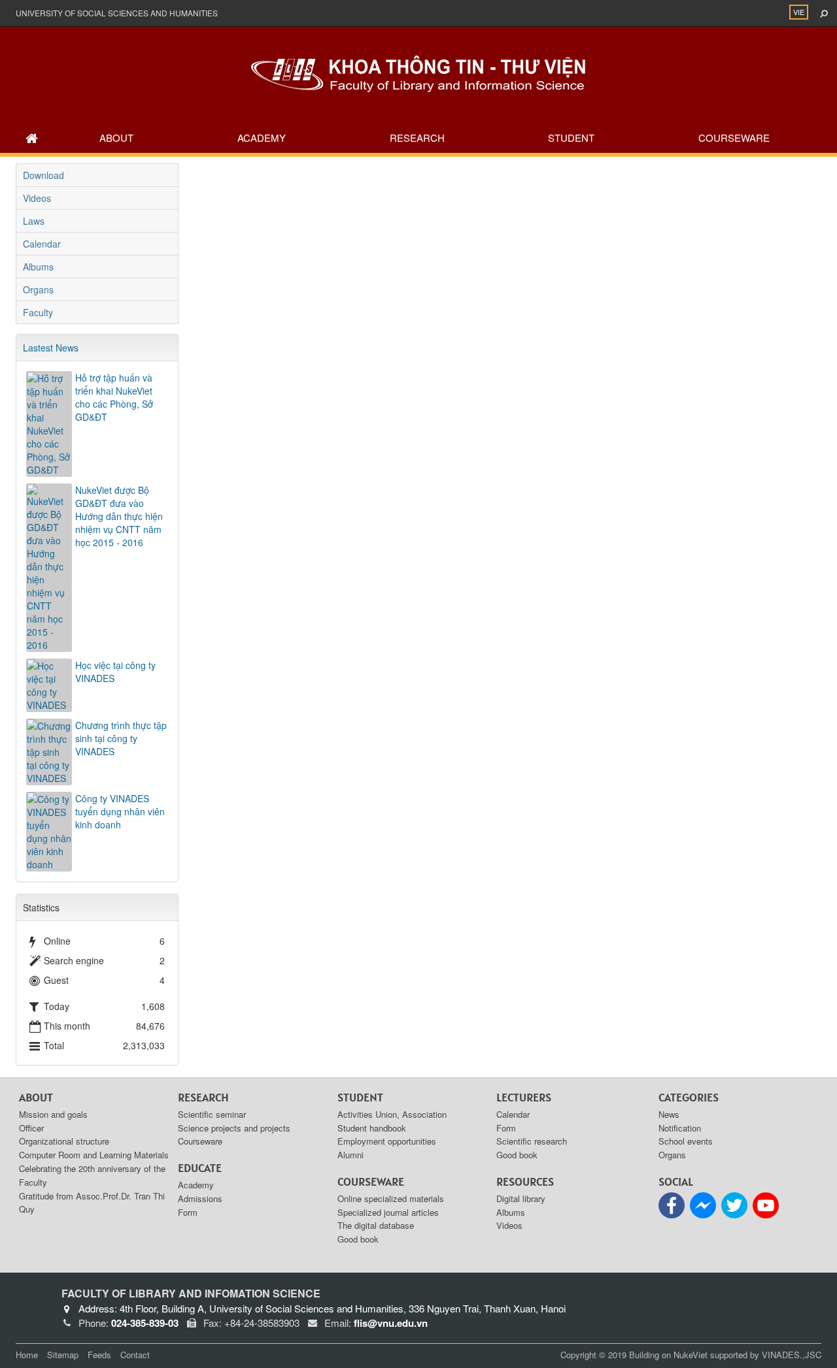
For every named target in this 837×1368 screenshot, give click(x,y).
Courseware (734, 137)
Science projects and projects (234, 1128)
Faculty (38, 312)
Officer (31, 1128)
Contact (135, 1354)
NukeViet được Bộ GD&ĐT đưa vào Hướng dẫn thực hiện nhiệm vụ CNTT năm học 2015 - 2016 (119, 516)
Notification (679, 1128)
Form (187, 1212)
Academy (261, 137)
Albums (38, 266)
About (116, 137)
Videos (37, 197)
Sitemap (62, 1354)
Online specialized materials (390, 1198)
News (668, 1114)
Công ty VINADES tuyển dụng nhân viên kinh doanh (120, 811)
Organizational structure (64, 1141)
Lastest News (50, 347)
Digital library (520, 1198)
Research (417, 137)
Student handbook (371, 1128)
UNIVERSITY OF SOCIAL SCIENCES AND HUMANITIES (117, 12)
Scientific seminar (212, 1114)
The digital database (375, 1225)
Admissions (200, 1198)
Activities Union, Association (392, 1114)
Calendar (42, 243)
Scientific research (531, 1141)
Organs (38, 289)
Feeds (99, 1354)
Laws (33, 220)
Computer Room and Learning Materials (94, 1154)
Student (571, 137)
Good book (358, 1239)
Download (43, 175)
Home (27, 1354)
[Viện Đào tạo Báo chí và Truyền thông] (418, 72)
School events (685, 1141)
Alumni (350, 1154)
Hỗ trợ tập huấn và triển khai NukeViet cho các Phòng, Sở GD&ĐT (114, 397)
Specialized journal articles (388, 1212)
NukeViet (691, 1354)
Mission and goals (53, 1114)
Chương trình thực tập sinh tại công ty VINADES (121, 738)
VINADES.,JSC (791, 1354)
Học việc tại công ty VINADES (115, 672)
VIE (798, 12)
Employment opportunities (386, 1141)
